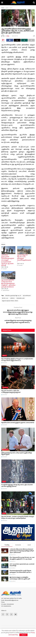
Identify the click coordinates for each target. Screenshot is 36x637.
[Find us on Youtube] (15, 614)
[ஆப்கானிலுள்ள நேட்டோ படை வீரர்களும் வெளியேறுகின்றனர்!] (24, 250)
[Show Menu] (2, 2)
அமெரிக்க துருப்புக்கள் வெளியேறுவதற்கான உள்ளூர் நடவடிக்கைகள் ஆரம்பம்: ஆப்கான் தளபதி (7, 260)
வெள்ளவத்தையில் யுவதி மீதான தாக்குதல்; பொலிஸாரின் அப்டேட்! (21, 571)
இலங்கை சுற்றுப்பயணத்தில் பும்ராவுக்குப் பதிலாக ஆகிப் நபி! (20, 578)
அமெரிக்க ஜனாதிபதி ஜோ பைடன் (13, 295)
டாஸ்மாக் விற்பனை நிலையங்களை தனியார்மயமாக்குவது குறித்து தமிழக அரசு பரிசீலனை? (22, 550)
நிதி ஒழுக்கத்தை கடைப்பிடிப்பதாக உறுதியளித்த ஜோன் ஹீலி (16, 454)
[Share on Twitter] (17, 40)
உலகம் (7, 7)
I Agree (23, 634)
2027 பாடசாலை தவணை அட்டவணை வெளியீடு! (22, 565)
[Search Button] (34, 2)
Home (2, 7)
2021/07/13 (15, 36)
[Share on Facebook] (9, 40)
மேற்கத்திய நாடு (20, 298)
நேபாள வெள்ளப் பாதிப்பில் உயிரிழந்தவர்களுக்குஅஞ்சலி (10, 391)
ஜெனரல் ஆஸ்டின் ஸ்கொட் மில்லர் (10, 300)
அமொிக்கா (5, 387)
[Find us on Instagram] (11, 614)
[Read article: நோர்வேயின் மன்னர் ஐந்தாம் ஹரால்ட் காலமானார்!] (18, 409)
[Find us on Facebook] (3, 614)
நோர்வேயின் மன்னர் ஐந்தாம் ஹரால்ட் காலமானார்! (17, 423)
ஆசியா (11, 7)
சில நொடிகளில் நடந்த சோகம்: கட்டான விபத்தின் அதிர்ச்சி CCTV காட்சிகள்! (22, 558)
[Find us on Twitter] (7, 614)
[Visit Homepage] (18, 2)
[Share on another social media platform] (31, 40)
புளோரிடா (12, 298)
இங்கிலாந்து (5, 449)
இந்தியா (4, 355)
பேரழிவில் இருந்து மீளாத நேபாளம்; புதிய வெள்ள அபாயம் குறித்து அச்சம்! (17, 485)
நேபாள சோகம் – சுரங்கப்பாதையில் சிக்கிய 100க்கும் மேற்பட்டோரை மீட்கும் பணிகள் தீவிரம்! (17, 517)
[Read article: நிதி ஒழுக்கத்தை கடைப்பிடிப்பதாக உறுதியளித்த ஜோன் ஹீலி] (18, 439)
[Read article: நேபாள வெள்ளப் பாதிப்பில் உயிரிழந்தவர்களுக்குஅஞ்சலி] (18, 377)
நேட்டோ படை (5, 298)
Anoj (8, 36)
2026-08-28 (4, 362)
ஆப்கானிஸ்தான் (27, 295)
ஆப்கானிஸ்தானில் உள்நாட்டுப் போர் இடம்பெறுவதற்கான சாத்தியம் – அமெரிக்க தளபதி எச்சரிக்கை (8, 283)
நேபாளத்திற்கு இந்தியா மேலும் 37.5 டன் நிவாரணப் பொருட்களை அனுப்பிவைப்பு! (17, 359)
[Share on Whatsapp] (24, 40)
